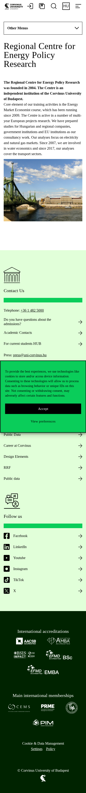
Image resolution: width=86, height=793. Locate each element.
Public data (12, 478)
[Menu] (78, 6)
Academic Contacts (18, 333)
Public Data (12, 434)
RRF (7, 467)
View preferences (43, 421)
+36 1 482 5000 (32, 310)
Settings (36, 749)
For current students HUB (22, 344)
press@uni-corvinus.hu (30, 355)
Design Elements (16, 456)
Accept (43, 409)
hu (66, 6)
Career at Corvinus (17, 445)
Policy (50, 749)
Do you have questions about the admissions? (27, 322)
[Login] (30, 6)
